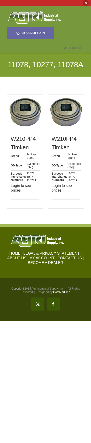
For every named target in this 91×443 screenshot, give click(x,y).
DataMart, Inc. (62, 292)
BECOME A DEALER (45, 263)
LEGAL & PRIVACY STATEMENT (51, 253)
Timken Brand (31, 156)
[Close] (86, 3)
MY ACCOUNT (42, 258)
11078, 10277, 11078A (31, 177)
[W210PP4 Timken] (25, 112)
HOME (15, 253)
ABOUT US (17, 258)
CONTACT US (69, 258)
